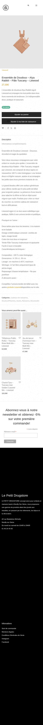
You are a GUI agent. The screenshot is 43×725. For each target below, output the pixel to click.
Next (40, 42)
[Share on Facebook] (8, 128)
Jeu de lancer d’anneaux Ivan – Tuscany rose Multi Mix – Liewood (29, 343)
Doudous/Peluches (8, 301)
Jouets (18, 301)
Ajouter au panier (22, 114)
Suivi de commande (9, 628)
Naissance (26, 301)
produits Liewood (14, 287)
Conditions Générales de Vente (13, 635)
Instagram (5, 639)
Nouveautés (35, 301)
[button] (28, 5)
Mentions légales (8, 632)
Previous (2, 42)
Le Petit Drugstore (15, 495)
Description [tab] (6, 139)
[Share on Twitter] (11, 128)
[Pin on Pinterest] (15, 128)
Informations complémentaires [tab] (14, 144)
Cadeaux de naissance (19, 298)
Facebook (5, 642)
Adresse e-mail (10, 432)
